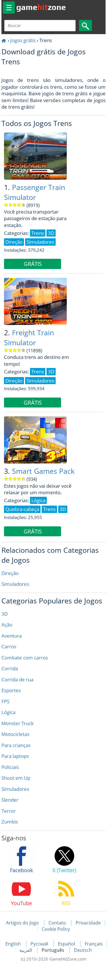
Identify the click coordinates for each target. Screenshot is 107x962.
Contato (57, 923)
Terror (8, 811)
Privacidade (88, 923)
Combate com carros (24, 657)
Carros (8, 646)
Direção (10, 573)
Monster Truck (17, 723)
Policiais (10, 767)
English (13, 944)
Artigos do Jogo (22, 923)
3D (4, 614)
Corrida (9, 668)
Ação (6, 624)
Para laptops (15, 756)
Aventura (11, 635)
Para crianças (16, 745)
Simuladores (15, 584)
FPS (5, 701)
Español (67, 944)
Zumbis (9, 821)
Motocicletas (15, 734)
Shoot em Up (15, 778)
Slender (10, 800)
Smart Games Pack (43, 471)
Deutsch (83, 950)
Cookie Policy (56, 929)
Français (94, 944)
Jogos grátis (23, 40)
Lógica (8, 712)
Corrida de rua (17, 679)
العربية (26, 950)
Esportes (11, 690)
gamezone (41, 7)
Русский (40, 944)
